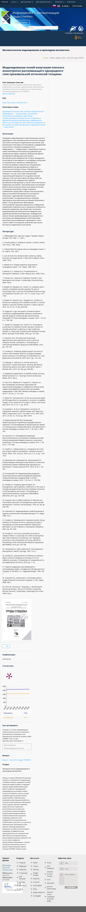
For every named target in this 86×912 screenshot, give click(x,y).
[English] (59, 6)
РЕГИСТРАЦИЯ (77, 6)
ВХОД (66, 6)
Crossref (36, 882)
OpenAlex (50, 883)
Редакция (22, 866)
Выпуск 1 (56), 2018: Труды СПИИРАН (73, 58)
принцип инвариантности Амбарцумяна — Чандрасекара (23, 112)
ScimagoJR (37, 896)
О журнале (23, 873)
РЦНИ (35, 863)
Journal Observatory (51, 887)
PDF (7, 646)
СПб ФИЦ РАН (78, 33)
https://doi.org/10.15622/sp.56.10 (14, 103)
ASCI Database (50, 867)
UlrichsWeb (37, 885)
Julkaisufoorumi (37, 892)
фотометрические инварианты (29, 118)
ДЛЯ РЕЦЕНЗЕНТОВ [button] (42, 2)
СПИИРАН (69, 33)
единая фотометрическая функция (15, 120)
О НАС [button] (13, 2)
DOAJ (35, 889)
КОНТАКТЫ (71, 2)
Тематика (22, 869)
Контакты (23, 885)
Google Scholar (36, 874)
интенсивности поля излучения (22, 122)
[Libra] (5, 17)
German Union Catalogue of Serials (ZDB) (50, 896)
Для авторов (22, 877)
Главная (52, 58)
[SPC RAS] (81, 28)
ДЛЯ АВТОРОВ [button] (25, 2)
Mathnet (12, 94)
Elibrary (5, 94)
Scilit (49, 880)
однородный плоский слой (12, 111)
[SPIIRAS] (73, 28)
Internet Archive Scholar (50, 874)
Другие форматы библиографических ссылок (14, 746)
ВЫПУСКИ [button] (58, 2)
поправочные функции (20, 125)
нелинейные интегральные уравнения (19, 115)
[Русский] (54, 6)
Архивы (58, 58)
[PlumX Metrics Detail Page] (9, 676)
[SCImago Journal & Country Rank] (8, 867)
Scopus (35, 866)
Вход (21, 889)
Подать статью (21, 22)
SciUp (49, 863)
